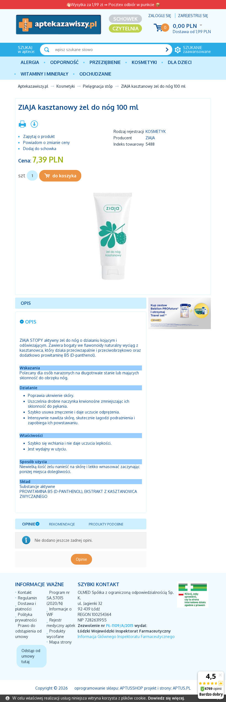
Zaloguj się (159, 15)
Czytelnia (125, 28)
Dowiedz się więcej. (166, 698)
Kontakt (25, 592)
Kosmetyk (156, 131)
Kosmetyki (144, 62)
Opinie (81, 559)
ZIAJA (150, 137)
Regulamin (27, 598)
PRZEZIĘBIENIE (105, 62)
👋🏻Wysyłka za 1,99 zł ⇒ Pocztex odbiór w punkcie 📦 (113, 4)
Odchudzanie (95, 74)
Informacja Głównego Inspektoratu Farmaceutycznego (126, 636)
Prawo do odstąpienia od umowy (28, 631)
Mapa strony (60, 642)
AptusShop (131, 688)
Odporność (64, 62)
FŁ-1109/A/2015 (119, 625)
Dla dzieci (180, 62)
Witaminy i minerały (44, 74)
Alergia (30, 62)
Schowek (125, 19)
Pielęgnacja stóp (98, 86)
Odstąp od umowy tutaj (30, 656)
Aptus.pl (182, 688)
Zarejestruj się (193, 15)
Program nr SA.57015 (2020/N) (58, 598)
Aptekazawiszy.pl (33, 86)
